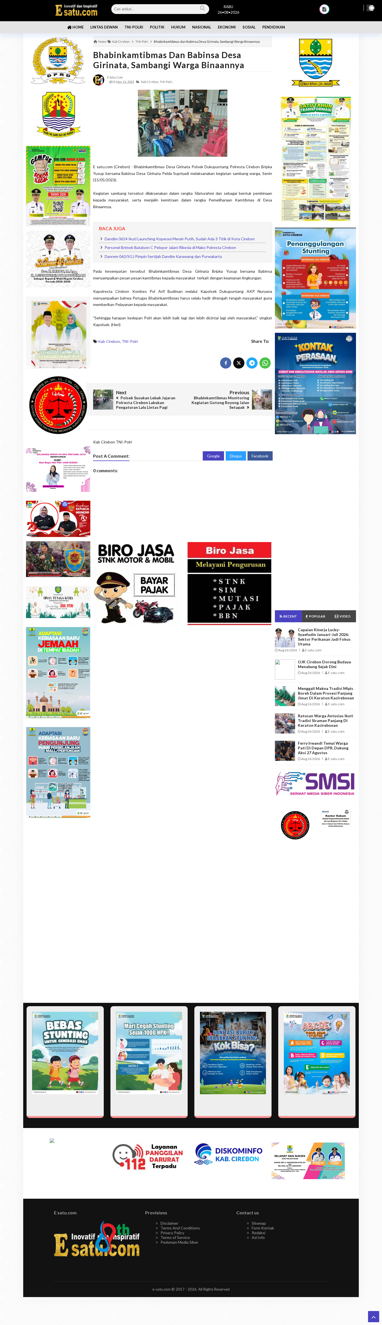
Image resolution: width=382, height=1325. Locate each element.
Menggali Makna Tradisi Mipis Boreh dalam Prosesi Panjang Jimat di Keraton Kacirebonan (326, 693)
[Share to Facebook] (225, 363)
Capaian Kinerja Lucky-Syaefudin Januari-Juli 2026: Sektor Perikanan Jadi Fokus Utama (324, 636)
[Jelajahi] (370, 8)
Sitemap (259, 1223)
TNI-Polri (130, 341)
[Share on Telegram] (252, 363)
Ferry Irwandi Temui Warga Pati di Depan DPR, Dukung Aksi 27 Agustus (323, 748)
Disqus (236, 455)
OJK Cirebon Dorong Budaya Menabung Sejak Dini (324, 664)
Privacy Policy (172, 1232)
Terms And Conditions (180, 1228)
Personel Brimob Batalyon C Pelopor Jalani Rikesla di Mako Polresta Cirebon (170, 247)
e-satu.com (161, 1289)
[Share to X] (238, 363)
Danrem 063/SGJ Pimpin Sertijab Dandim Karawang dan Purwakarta (163, 256)
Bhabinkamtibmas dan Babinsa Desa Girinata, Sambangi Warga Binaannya (168, 60)
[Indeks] (324, 9)
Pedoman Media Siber (179, 1242)
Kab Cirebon (109, 341)
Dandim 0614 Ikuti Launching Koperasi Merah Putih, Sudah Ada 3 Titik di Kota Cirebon (180, 238)
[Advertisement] (58, 910)
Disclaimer (169, 1223)
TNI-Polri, (166, 82)
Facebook (260, 455)
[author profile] (98, 79)
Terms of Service (175, 1237)
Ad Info (258, 1237)
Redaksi (258, 1232)
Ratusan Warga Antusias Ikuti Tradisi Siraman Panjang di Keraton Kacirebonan (325, 720)
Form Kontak (263, 1228)
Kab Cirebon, (150, 82)
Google (213, 455)
